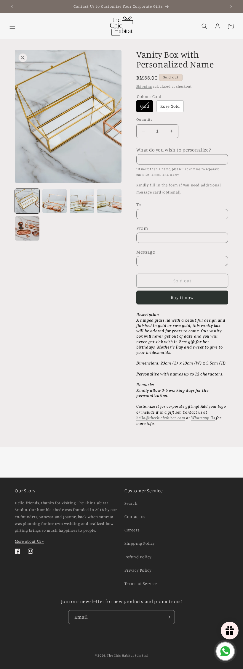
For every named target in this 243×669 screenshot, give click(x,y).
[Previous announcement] (11, 6)
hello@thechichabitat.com (160, 417)
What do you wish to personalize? (173, 150)
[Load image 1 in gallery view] (27, 201)
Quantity (144, 119)
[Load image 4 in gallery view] (109, 201)
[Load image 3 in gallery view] (82, 201)
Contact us (135, 516)
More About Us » (29, 541)
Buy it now (182, 297)
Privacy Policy (137, 570)
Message (145, 252)
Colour (149, 96)
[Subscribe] (168, 617)
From (142, 228)
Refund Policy (138, 556)
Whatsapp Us (203, 417)
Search (131, 503)
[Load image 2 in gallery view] (54, 201)
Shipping (144, 86)
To (138, 204)
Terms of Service (140, 583)
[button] (12, 26)
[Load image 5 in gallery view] (27, 228)
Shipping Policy (139, 543)
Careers (132, 529)
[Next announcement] (231, 6)
